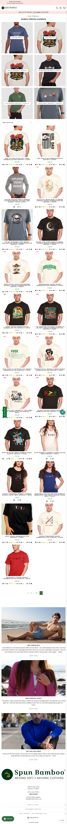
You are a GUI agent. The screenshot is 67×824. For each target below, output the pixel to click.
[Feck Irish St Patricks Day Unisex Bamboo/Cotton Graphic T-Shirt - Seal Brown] (7, 375)
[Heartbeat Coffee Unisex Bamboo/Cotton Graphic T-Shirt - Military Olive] (27, 583)
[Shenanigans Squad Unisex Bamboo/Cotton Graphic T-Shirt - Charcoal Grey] (62, 290)
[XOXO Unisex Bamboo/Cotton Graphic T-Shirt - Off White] (25, 542)
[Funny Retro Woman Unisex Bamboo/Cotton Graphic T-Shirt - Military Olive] (27, 333)
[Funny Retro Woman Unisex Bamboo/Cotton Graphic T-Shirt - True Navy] (31, 333)
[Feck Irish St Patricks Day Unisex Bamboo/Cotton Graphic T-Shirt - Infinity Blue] (23, 375)
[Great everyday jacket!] (33, 678)
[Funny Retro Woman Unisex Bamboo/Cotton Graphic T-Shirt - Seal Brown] (7, 333)
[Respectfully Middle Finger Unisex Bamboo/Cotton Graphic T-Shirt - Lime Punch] (45, 375)
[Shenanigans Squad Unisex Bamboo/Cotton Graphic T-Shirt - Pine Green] (52, 290)
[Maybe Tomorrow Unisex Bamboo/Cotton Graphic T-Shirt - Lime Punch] (45, 542)
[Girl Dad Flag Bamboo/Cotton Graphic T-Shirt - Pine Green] (52, 164)
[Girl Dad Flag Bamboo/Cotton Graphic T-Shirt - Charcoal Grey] (62, 164)
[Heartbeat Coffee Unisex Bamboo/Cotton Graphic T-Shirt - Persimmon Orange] (11, 583)
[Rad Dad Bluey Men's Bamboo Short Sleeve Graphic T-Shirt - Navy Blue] (23, 458)
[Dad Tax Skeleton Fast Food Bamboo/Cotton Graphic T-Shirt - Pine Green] (19, 164)
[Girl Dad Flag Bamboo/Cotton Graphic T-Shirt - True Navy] (64, 164)
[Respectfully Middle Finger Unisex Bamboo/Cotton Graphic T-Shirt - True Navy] (64, 375)
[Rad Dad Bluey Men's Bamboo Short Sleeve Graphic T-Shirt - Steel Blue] (7, 458)
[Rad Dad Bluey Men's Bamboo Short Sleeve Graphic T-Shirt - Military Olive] (31, 458)
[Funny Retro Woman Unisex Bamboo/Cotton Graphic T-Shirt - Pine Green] (19, 333)
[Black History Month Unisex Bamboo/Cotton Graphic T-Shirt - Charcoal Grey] (62, 416)
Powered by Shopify (33, 822)
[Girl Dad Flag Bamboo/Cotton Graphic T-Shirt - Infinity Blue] (56, 164)
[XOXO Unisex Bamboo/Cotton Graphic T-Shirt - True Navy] (31, 542)
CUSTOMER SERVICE (33, 809)
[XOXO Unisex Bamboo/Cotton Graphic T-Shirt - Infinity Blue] (23, 542)
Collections (35, 16)
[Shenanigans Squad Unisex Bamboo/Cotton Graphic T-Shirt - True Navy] (64, 290)
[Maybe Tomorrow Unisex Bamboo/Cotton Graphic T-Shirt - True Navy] (64, 542)
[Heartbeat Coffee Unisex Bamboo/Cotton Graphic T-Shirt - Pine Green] (19, 583)
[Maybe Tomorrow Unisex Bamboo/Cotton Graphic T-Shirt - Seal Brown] (39, 542)
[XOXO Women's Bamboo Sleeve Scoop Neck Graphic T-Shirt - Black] (47, 458)
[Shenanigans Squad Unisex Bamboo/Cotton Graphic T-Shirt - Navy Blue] (54, 290)
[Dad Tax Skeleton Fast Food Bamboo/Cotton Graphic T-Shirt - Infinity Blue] (23, 164)
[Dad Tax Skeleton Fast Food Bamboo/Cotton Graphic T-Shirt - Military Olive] (27, 164)
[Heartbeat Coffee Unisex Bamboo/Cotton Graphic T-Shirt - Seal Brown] (7, 583)
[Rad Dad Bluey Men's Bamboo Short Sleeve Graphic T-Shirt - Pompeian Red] (19, 458)
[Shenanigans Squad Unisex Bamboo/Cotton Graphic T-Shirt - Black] (35, 290)
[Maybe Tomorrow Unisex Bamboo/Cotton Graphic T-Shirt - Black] (35, 542)
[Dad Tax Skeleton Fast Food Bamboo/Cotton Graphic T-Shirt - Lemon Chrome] (15, 164)
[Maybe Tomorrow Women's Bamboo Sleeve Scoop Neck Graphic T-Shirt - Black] (14, 500)
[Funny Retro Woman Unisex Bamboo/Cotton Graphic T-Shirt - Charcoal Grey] (29, 333)
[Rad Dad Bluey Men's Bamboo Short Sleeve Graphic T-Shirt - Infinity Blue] (25, 458)
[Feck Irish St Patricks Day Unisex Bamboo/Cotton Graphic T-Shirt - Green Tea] (9, 375)
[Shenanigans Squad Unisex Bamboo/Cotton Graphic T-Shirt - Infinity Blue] (56, 290)
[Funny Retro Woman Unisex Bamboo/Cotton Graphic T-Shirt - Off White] (25, 333)
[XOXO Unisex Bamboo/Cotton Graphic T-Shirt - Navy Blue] (21, 542)
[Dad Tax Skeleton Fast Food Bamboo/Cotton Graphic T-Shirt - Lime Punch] (13, 164)
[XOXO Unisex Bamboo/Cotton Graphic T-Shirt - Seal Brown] (7, 542)
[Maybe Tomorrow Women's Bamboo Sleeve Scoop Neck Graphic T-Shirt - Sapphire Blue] (20, 500)
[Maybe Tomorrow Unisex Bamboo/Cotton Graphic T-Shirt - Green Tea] (41, 542)
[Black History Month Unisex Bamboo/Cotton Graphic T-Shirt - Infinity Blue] (56, 416)
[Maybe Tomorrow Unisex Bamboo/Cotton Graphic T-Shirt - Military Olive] (60, 542)
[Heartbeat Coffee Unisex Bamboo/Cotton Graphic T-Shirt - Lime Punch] (13, 583)
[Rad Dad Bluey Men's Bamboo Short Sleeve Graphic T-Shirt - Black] (3, 458)
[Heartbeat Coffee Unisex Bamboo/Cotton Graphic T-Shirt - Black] (3, 583)
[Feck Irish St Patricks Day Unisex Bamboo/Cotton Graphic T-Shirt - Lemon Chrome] (15, 375)
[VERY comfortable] (33, 625)
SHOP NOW (44, 12)
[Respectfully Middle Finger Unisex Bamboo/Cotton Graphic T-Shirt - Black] (35, 375)
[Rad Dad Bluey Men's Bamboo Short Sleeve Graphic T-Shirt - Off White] (5, 458)
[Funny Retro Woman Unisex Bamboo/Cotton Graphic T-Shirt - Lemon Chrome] (15, 333)
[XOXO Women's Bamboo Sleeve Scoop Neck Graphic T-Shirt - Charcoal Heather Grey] (51, 458)
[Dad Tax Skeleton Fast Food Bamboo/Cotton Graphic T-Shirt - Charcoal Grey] (29, 164)
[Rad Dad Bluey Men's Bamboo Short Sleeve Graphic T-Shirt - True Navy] (29, 458)
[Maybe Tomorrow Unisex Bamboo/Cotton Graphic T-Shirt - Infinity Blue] (56, 542)
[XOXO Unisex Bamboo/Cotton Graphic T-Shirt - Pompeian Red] (17, 542)
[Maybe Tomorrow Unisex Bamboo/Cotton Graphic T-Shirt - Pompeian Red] (50, 542)
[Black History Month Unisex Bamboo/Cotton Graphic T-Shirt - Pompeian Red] (50, 416)
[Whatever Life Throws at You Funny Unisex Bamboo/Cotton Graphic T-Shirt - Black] (3, 417)
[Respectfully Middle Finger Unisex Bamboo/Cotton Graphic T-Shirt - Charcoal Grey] (62, 375)
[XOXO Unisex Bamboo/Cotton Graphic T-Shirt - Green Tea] (9, 542)
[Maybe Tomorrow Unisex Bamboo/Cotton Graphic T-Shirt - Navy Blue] (54, 542)
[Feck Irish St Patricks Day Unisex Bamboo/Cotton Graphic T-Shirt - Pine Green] (19, 375)
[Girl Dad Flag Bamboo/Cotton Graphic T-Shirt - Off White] (58, 164)
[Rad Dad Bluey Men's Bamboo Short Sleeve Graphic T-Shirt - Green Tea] (11, 458)
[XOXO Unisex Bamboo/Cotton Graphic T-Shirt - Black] (3, 542)
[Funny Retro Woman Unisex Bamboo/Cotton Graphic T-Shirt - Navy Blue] (21, 333)
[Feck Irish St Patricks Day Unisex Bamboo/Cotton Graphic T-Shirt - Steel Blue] (5, 375)
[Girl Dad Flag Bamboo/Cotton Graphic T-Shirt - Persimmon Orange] (43, 164)
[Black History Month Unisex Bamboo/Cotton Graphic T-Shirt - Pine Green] (52, 416)
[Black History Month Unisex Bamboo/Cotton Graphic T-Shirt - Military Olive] (60, 416)
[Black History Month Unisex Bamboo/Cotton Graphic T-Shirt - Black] (35, 416)
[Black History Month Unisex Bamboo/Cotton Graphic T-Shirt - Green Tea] (41, 416)
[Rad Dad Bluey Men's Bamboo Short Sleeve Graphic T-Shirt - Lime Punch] (15, 458)
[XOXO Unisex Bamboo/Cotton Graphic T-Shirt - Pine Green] (19, 542)
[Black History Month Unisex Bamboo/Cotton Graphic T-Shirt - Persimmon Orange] (43, 416)
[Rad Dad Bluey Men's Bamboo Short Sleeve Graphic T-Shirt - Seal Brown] (9, 458)
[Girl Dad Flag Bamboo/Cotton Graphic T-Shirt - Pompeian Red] (50, 164)
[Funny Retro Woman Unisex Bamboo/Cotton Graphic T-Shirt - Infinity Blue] (23, 333)
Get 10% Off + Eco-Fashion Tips (33, 813)
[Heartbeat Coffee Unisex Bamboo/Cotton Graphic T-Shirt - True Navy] (31, 583)
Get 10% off (4, 412)
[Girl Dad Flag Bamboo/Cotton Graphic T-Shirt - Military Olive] (60, 164)
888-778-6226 (33, 794)
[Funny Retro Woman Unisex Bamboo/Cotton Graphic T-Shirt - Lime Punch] (13, 333)
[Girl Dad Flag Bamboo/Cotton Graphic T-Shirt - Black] (35, 164)
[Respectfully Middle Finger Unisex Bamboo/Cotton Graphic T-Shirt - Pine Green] (52, 375)
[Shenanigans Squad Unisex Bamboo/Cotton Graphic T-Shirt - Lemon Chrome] (48, 290)
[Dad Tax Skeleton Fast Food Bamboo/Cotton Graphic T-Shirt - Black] (3, 164)
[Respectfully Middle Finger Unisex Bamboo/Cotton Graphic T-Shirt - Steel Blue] (37, 375)
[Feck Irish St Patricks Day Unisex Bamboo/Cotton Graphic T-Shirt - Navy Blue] (21, 375)
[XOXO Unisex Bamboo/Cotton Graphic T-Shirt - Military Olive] (27, 542)
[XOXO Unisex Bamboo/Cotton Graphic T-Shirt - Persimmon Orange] (11, 542)
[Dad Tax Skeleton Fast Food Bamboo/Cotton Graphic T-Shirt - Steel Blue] (5, 164)
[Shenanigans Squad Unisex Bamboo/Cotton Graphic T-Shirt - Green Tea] (41, 290)
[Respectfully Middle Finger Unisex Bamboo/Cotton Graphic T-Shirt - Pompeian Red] (50, 375)
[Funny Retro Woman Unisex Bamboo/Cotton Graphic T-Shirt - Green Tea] (9, 333)
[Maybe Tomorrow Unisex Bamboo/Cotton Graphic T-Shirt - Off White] (58, 542)
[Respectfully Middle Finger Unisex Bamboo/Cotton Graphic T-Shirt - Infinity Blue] (56, 375)
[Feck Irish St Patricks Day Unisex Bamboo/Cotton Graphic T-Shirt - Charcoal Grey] (29, 375)
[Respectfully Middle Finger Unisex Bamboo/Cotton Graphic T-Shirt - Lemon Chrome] (48, 375)
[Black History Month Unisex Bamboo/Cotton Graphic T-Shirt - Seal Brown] (39, 416)
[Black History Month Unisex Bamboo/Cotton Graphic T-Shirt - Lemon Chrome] (48, 416)
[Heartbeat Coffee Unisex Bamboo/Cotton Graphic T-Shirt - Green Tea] (9, 583)
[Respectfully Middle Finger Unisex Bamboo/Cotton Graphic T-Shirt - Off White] (58, 375)
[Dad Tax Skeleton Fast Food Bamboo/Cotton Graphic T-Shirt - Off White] (25, 164)
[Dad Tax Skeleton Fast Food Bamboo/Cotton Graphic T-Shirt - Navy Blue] (21, 164)
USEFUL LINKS (33, 804)
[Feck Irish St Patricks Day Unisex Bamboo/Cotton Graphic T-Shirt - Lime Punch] (13, 375)
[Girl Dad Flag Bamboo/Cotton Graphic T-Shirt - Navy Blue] (54, 164)
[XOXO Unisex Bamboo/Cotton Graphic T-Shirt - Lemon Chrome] (15, 542)
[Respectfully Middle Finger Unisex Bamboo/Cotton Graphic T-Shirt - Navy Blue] (54, 375)
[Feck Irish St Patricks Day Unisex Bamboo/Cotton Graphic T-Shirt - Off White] (25, 375)
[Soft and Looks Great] (33, 731)
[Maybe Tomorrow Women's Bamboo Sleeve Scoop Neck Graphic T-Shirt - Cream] (16, 500)
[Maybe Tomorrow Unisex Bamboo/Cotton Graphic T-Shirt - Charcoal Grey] (62, 542)
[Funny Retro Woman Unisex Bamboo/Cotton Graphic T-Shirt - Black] (3, 333)
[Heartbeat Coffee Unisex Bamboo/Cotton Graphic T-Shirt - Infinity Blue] (23, 583)
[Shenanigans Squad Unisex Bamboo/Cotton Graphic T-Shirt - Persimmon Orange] (43, 290)
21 (36, 593)
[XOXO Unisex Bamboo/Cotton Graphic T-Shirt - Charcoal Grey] (29, 542)
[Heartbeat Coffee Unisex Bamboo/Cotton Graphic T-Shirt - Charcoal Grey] (29, 583)
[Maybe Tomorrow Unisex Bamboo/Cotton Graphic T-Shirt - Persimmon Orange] (43, 542)
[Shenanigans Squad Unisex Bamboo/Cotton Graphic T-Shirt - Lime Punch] (45, 290)
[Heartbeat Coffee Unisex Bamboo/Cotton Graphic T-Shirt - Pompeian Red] (17, 583)
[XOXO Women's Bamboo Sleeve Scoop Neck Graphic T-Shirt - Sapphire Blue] (53, 458)
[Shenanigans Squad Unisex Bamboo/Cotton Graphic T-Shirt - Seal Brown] (39, 290)
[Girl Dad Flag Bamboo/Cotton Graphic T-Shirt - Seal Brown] (39, 164)
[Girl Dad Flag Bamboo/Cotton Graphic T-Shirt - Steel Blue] (37, 164)
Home (29, 16)
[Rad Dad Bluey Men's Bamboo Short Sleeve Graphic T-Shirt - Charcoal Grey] (27, 458)
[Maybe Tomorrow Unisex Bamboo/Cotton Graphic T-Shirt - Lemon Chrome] (48, 542)
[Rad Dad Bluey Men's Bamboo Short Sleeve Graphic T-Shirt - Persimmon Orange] (13, 458)
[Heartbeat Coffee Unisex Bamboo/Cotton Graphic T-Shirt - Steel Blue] (5, 583)
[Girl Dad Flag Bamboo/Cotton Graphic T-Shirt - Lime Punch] (45, 164)
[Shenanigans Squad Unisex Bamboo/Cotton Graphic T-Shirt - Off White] (58, 290)
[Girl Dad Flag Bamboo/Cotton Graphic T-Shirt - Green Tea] (41, 164)
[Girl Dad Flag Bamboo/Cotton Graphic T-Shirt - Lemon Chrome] (48, 164)
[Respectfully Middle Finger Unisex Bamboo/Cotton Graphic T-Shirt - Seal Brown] (39, 375)
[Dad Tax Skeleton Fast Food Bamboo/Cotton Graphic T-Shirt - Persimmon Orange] (11, 164)
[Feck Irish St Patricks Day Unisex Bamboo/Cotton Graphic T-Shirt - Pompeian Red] (17, 375)
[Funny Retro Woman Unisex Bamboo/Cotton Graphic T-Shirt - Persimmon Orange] (11, 333)
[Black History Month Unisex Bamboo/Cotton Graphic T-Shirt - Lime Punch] (45, 416)
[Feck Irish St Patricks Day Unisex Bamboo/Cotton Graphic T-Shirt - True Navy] (31, 375)
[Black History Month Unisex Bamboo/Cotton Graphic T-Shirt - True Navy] (64, 416)
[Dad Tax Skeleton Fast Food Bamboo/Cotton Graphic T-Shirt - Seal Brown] (7, 164)
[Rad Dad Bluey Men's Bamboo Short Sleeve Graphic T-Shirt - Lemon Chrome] (17, 458)
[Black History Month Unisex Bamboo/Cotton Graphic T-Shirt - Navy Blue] (54, 416)
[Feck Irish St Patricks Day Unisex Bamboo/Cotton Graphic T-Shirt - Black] (3, 375)
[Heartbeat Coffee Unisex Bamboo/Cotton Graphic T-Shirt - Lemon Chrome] (15, 583)
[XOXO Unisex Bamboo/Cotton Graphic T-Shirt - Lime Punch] (13, 542)
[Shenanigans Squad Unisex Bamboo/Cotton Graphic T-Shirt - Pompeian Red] (50, 290)
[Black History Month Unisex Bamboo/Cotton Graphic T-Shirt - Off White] (58, 416)
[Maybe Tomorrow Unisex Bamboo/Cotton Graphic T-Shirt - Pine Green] (52, 542)
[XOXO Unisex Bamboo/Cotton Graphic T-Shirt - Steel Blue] (5, 542)
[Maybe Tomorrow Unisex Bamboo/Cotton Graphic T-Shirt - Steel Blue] (37, 542)
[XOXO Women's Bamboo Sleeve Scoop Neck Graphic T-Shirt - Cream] (49, 458)
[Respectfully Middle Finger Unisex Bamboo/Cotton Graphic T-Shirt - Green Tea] (41, 375)
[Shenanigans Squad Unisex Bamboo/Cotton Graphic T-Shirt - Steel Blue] (37, 290)
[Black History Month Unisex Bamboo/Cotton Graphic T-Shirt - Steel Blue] (37, 416)
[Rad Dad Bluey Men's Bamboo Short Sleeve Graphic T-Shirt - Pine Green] (21, 458)
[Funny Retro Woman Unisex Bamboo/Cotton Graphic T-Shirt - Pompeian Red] (17, 333)
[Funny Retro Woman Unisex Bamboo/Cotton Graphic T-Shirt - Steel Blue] (5, 333)
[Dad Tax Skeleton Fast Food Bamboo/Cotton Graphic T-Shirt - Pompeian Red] (17, 164)
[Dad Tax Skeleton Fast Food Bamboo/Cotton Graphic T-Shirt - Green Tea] (9, 164)
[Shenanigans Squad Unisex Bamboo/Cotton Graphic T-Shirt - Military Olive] (60, 290)
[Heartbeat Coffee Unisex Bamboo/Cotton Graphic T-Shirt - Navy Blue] (21, 583)
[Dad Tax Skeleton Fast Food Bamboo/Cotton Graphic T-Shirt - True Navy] (31, 164)
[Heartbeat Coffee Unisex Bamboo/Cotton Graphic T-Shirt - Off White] (25, 583)
